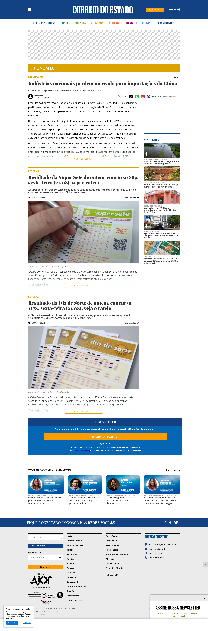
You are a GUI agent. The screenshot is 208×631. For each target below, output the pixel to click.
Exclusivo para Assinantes (120, 495)
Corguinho (153, 206)
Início (69, 536)
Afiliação (110, 559)
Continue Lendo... (83, 285)
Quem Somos (112, 536)
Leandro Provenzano (80, 495)
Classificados (166, 22)
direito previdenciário (40, 495)
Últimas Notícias (44, 22)
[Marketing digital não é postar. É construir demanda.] (123, 484)
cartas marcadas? (154, 183)
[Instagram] (142, 96)
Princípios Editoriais (115, 568)
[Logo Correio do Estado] (102, 9)
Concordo (12, 622)
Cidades (65, 22)
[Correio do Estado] (162, 536)
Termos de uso (113, 545)
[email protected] (82, 450)
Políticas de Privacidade (117, 554)
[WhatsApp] (137, 96)
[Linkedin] (125, 96)
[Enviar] (60, 558)
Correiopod (72, 582)
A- (178, 77)
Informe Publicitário (76, 586)
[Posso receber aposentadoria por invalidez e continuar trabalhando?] (46, 484)
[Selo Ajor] (45, 580)
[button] (132, 197)
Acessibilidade (112, 564)
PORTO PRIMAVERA (155, 159)
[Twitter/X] (131, 96)
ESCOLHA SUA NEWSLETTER (105, 437)
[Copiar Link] (148, 96)
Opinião (147, 22)
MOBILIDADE (151, 231)
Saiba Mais (27, 623)
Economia (96, 22)
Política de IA (73, 554)
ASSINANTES (174, 470)
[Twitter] (176, 522)
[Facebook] (119, 96)
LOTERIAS (150, 257)
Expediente (111, 541)
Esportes (114, 22)
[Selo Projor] (45, 598)
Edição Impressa (74, 600)
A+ (175, 77)
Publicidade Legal (75, 545)
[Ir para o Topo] (205, 564)
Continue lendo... (83, 158)
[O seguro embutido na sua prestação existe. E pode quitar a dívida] (85, 484)
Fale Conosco (112, 550)
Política (80, 22)
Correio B (130, 22)
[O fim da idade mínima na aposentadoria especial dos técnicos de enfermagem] (162, 484)
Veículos (71, 573)
